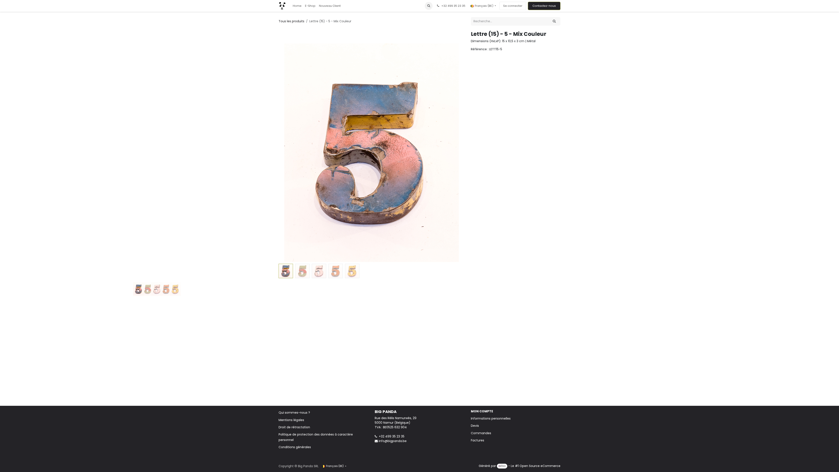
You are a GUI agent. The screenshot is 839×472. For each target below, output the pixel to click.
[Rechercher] (554, 21)
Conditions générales (295, 447)
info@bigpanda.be (393, 441)
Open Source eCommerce (540, 466)
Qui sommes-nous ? (294, 412)
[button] (429, 6)
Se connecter (512, 6)
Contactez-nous (544, 6)
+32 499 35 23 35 (391, 436)
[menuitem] (297, 6)
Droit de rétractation (294, 427)
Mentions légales (291, 420)
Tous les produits (291, 21)
